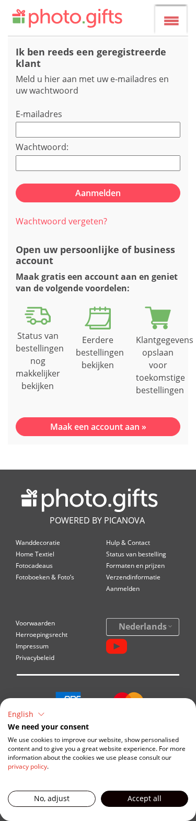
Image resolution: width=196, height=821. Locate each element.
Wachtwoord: (42, 147)
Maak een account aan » (98, 426)
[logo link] (71, 20)
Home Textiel (35, 554)
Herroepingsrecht (41, 634)
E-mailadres (39, 114)
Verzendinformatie (133, 577)
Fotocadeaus (34, 565)
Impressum (32, 646)
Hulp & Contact (128, 542)
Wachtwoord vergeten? (61, 221)
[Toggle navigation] (171, 21)
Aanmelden (123, 588)
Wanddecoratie (38, 542)
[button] (26, 714)
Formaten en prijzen (135, 565)
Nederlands (143, 626)
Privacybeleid (35, 657)
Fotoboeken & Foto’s (45, 577)
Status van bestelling (136, 554)
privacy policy (27, 766)
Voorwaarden (35, 623)
